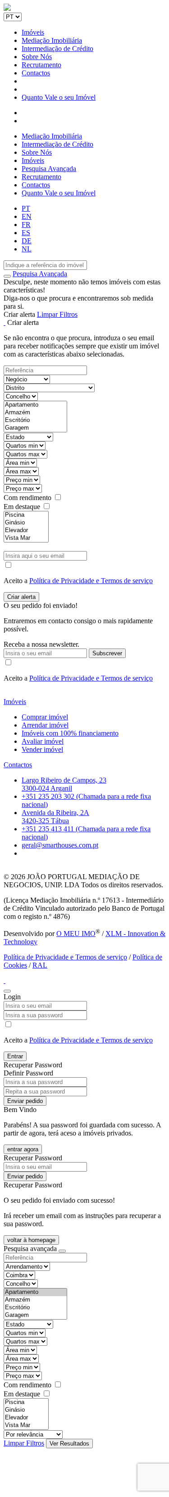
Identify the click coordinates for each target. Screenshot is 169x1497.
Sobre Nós (37, 56)
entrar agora (22, 1149)
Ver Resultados (69, 1443)
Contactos (36, 73)
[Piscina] (26, 515)
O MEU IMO (76, 933)
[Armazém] (35, 413)
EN (27, 216)
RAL (39, 965)
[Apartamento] (35, 405)
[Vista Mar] (26, 538)
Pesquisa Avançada (49, 168)
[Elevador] (26, 530)
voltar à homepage (31, 1240)
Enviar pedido (25, 1101)
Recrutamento (41, 65)
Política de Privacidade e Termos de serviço (91, 580)
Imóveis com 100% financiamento (70, 733)
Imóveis (33, 32)
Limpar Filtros (57, 314)
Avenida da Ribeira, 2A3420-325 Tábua (55, 817)
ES (26, 232)
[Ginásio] (26, 523)
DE (27, 241)
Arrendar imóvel (45, 725)
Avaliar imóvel (43, 741)
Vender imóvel (42, 749)
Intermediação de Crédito (57, 48)
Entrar (15, 1056)
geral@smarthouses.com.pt (60, 845)
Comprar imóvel (45, 717)
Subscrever (107, 653)
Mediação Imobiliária (52, 40)
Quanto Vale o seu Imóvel (59, 97)
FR (26, 224)
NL (27, 249)
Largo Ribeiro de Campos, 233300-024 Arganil (64, 784)
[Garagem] (35, 428)
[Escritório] (35, 420)
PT (26, 208)
